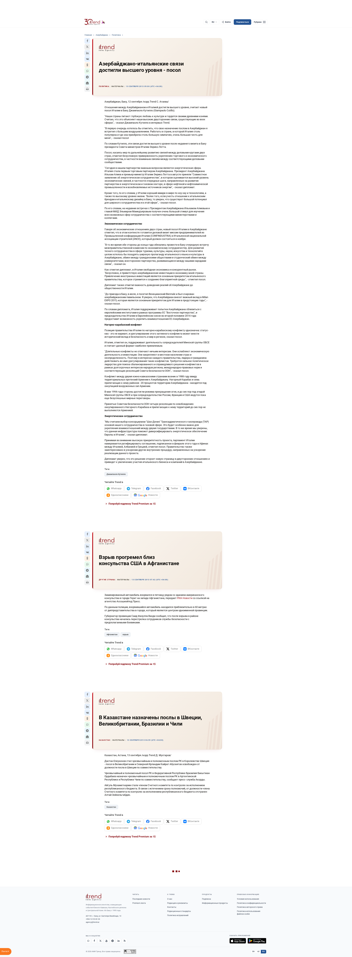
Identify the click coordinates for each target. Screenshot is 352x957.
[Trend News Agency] (93, 897)
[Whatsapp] (88, 940)
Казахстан (111, 807)
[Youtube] (106, 940)
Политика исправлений (177, 915)
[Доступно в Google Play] (257, 941)
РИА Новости (184, 598)
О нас (169, 899)
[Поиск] (206, 22)
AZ (258, 951)
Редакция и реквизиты (177, 903)
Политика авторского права (250, 907)
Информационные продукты (215, 903)
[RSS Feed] (124, 940)
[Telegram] (112, 940)
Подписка (206, 899)
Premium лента (139, 903)
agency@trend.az (92, 922)
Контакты (171, 907)
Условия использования (248, 899)
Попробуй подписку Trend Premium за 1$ (132, 503)
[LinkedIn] (118, 940)
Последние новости (141, 899)
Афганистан (112, 634)
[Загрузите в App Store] (237, 941)
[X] (100, 940)
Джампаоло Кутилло (116, 474)
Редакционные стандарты (179, 911)
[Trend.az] (95, 22)
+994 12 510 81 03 (93, 919)
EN (253, 951)
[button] (87, 40)
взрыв (125, 634)
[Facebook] (94, 940)
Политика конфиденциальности (251, 903)
